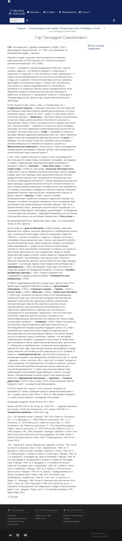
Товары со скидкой (71, 521)
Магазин (35, 12)
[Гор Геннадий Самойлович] (101, 47)
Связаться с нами (43, 515)
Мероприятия (68, 12)
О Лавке (50, 12)
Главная (21, 28)
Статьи (85, 12)
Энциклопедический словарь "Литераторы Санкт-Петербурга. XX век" (65, 28)
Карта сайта (40, 518)
